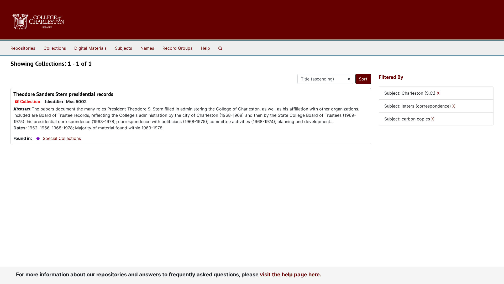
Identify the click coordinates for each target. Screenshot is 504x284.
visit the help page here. (290, 274)
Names (147, 48)
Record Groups (177, 48)
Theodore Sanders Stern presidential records (63, 94)
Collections (55, 48)
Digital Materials (90, 48)
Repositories (22, 48)
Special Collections (62, 138)
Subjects (123, 48)
